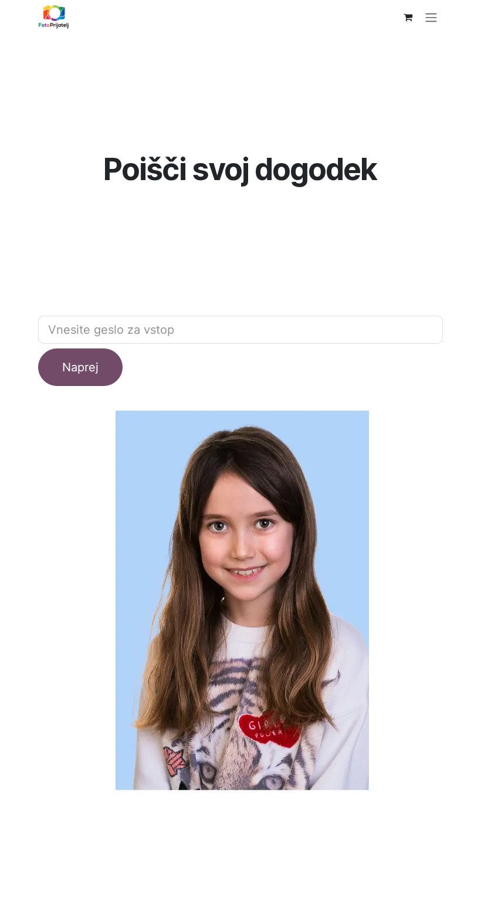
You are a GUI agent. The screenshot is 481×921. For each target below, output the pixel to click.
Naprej (80, 367)
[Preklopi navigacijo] (431, 17)
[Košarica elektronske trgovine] (407, 17)
